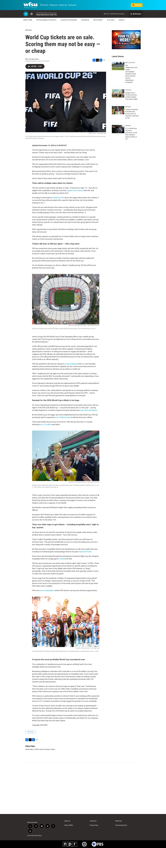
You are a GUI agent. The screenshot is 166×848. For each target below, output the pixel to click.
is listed (62, 559)
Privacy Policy (94, 825)
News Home (27, 20)
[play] (25, 14)
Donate (138, 5)
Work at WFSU (69, 825)
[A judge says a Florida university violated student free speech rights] (118, 93)
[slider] (34, 14)
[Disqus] (83, 788)
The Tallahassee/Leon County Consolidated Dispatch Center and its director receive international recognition (131, 73)
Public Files (118, 821)
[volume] (31, 14)
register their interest (75, 190)
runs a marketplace (46, 590)
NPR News (28, 30)
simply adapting (71, 364)
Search (121, 20)
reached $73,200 (85, 552)
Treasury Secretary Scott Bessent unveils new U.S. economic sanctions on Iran (132, 114)
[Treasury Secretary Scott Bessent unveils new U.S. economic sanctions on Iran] (118, 110)
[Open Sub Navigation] (33, 20)
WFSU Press (98, 20)
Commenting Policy (121, 825)
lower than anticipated (88, 410)
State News (128, 90)
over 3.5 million (45, 424)
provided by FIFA (57, 198)
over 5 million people (63, 417)
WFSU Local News (130, 62)
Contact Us (93, 821)
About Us (67, 821)
